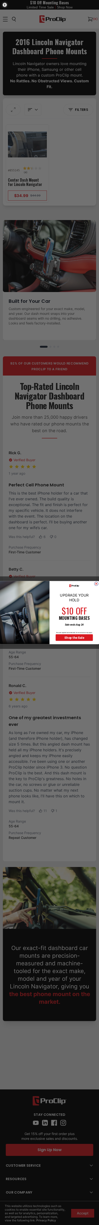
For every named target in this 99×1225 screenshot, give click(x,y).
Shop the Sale (74, 637)
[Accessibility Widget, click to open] (4, 4)
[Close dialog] (96, 584)
